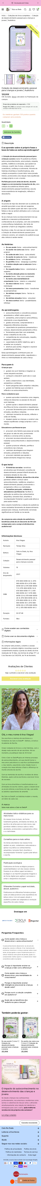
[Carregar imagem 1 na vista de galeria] (9, 79)
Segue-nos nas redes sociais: (14, 1144)
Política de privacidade (13, 1149)
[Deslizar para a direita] (38, 80)
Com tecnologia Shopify (30, 1160)
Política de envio (30, 1149)
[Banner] (7, 920)
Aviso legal (32, 1155)
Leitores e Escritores (10, 1132)
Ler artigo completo (9, 1115)
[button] (3, 9)
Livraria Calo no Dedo (15, 1160)
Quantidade (6, 122)
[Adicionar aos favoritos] (20, 1018)
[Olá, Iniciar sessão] (30, 9)
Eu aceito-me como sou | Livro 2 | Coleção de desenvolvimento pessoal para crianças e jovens (30, 1045)
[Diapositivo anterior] (3, 3)
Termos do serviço (31, 1152)
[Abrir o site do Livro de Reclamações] (20, 1174)
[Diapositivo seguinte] (38, 3)
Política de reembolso (14, 1152)
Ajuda (4, 1140)
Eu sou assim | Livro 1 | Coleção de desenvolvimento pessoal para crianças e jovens (10, 1045)
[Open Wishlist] (34, 9)
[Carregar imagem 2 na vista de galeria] (20, 79)
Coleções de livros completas (19, 15)
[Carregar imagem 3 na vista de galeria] (31, 79)
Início (4, 15)
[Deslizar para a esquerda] (3, 80)
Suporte (5, 1136)
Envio (14, 97)
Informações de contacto (16, 1155)
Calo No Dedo (8, 1128)
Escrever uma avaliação (20, 679)
